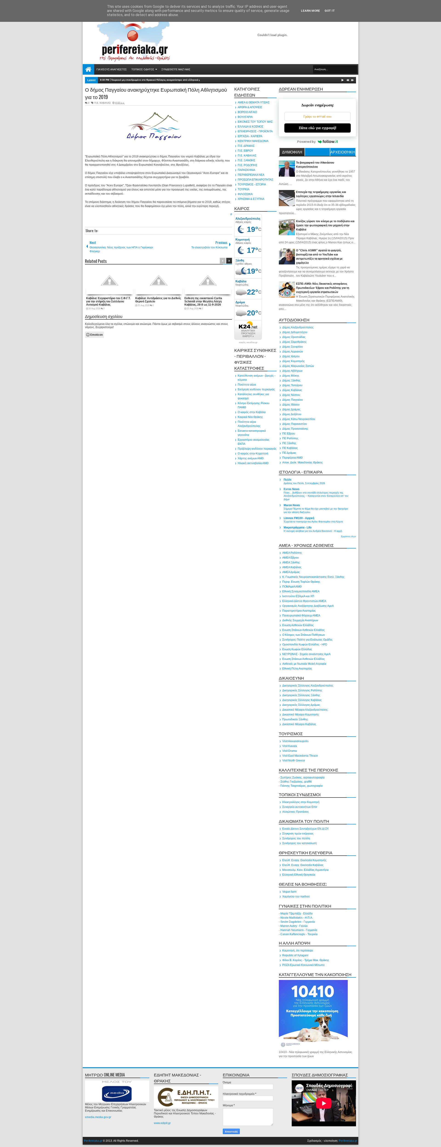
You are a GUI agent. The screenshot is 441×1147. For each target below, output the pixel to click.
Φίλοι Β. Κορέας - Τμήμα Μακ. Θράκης (305, 960)
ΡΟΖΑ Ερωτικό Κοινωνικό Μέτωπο (303, 965)
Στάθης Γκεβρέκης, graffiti (296, 781)
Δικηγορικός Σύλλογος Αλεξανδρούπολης (307, 685)
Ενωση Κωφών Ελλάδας (297, 649)
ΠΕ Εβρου (288, 433)
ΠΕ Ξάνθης (289, 443)
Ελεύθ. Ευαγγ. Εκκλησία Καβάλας (303, 865)
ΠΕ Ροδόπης (290, 438)
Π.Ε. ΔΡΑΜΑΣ (246, 146)
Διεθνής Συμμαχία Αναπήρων (300, 620)
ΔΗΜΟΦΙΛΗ (292, 152)
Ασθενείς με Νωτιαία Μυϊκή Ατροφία (304, 663)
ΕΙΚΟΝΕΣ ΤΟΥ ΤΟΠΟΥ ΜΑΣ (255, 121)
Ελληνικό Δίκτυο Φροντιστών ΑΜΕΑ (304, 601)
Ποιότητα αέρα (247, 384)
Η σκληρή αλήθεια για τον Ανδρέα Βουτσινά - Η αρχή (313, 531)
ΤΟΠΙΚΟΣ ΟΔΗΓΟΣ (142, 69)
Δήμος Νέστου (291, 395)
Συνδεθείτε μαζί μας (175, 69)
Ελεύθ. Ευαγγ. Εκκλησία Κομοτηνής (304, 860)
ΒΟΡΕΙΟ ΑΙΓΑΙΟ (247, 112)
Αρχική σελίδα (88, 69)
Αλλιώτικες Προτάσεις (295, 811)
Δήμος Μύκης (290, 375)
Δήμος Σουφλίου (292, 346)
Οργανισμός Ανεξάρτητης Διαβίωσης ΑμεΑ (308, 606)
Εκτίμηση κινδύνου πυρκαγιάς (256, 389)
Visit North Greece (293, 760)
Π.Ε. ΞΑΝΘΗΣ (246, 160)
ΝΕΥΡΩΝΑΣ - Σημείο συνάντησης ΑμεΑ (306, 654)
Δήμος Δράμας (291, 409)
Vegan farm (289, 891)
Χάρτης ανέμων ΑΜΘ (250, 458)
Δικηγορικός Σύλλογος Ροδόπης (302, 690)
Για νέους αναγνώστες (111, 69)
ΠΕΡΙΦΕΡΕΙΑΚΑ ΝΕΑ (251, 174)
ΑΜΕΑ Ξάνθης (291, 562)
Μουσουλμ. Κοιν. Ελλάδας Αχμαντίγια (305, 870)
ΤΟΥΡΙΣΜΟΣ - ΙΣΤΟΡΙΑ (252, 184)
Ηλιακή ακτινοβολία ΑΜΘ (253, 463)
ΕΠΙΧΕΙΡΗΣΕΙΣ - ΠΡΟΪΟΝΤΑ (255, 131)
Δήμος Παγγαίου (292, 399)
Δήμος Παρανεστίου (294, 424)
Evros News (292, 489)
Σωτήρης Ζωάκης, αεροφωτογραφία (302, 777)
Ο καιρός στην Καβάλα (252, 412)
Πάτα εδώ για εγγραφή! (317, 128)
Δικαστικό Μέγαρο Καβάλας (299, 724)
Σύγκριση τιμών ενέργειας (298, 833)
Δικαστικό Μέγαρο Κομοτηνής (300, 714)
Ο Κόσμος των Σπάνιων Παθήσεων (303, 634)
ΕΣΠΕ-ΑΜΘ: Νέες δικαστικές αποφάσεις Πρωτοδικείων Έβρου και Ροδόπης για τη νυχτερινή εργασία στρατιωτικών (322, 288)
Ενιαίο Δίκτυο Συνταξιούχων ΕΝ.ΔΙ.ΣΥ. (305, 828)
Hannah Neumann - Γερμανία (298, 930)
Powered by (306, 141)
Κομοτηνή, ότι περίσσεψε (297, 950)
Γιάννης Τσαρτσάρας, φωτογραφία (301, 785)
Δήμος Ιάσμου (291, 356)
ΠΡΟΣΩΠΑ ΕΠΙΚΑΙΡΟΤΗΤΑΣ (255, 179)
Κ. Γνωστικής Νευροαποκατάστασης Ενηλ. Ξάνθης (313, 577)
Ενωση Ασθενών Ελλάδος (298, 625)
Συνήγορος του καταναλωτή (299, 843)
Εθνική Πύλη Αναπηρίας (297, 668)
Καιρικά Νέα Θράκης (250, 417)
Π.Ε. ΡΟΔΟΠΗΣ (247, 165)
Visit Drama (289, 750)
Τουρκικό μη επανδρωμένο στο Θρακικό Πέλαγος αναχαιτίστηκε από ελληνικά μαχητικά (160, 80)
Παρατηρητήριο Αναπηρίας (299, 610)
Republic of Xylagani (295, 955)
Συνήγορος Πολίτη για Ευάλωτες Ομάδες (307, 639)
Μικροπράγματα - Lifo (297, 527)
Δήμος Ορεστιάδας (293, 337)
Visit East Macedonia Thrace (300, 755)
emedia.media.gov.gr (98, 1117)
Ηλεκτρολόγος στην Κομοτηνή (300, 802)
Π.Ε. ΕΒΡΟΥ (245, 150)
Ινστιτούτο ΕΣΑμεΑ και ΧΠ (298, 596)
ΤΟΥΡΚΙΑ (243, 189)
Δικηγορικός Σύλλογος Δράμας (301, 705)
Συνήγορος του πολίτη (296, 838)
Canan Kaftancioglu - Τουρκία (298, 934)
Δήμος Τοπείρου (292, 385)
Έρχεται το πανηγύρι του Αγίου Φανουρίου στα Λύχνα (313, 521)
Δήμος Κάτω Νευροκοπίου (298, 419)
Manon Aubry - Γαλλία (294, 926)
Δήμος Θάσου (291, 404)
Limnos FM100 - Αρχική (299, 518)
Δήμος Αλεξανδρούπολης (298, 327)
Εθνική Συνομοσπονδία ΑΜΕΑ (300, 591)
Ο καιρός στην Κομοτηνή (253, 453)
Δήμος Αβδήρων (292, 370)
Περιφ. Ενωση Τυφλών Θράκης (301, 581)
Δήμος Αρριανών (292, 351)
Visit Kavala (289, 746)
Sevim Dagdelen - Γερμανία (297, 921)
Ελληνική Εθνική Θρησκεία (298, 874)
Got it (330, 10)
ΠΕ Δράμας (289, 452)
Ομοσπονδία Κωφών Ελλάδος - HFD (304, 644)
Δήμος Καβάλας (292, 390)
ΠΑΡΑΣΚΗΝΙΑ (246, 170)
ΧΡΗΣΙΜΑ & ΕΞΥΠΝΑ (251, 199)
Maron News (292, 505)
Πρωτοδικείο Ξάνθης (295, 719)
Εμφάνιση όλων (348, 536)
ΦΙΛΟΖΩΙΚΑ (245, 194)
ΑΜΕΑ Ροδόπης (292, 552)
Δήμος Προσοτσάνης (295, 428)
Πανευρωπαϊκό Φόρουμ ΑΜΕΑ (301, 615)
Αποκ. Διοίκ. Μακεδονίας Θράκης (302, 462)
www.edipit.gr (162, 1123)
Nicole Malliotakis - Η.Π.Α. (296, 917)
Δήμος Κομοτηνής (293, 361)
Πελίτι (287, 479)
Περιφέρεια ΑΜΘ (292, 457)
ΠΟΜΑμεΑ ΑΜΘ (292, 586)
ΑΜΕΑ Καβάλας (292, 567)
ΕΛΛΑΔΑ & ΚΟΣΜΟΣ (250, 126)
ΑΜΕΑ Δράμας (291, 572)
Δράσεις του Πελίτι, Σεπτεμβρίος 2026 (304, 483)
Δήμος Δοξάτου (291, 414)
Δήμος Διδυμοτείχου (294, 332)
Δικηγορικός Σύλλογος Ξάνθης (301, 695)
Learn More (310, 10)
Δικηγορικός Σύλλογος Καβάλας (302, 700)
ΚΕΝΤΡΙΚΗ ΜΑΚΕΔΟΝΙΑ (253, 141)
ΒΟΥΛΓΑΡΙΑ (245, 117)
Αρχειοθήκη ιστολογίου (342, 152)
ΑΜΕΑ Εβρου (290, 557)
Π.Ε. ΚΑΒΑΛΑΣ (102, 103)
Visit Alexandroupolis (295, 741)
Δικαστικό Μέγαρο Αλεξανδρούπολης (305, 709)
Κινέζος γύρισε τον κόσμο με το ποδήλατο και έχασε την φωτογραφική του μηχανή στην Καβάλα (325, 225)
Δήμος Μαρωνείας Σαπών (298, 366)
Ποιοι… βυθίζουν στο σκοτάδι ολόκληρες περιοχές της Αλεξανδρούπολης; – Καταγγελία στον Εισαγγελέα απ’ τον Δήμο (316, 496)
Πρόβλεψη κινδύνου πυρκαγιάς (257, 448)
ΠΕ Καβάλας (290, 448)
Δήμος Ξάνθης (291, 380)
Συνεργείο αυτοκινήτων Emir (299, 807)
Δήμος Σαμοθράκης (294, 342)
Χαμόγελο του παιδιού (296, 896)
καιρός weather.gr (248, 342)
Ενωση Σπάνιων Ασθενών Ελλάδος (303, 630)
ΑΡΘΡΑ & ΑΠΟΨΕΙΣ (250, 107)
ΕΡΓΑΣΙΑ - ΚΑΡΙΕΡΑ (250, 136)
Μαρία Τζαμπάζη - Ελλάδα (296, 913)
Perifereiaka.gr (93, 1140)
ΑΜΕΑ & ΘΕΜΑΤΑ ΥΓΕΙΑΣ (253, 102)
